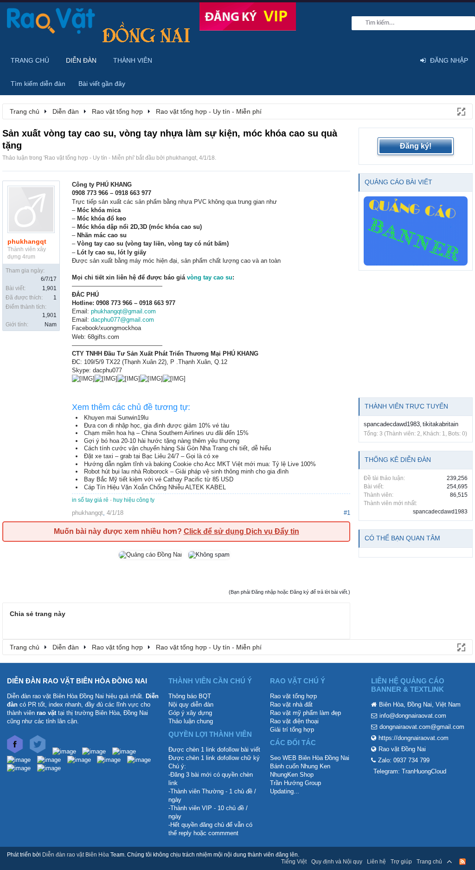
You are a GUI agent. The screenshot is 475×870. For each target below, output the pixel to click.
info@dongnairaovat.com (412, 715)
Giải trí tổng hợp (292, 729)
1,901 (49, 288)
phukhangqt (181, 158)
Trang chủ (30, 60)
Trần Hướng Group (295, 782)
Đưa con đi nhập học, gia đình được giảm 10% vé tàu (156, 425)
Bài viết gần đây (101, 83)
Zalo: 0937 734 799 (404, 760)
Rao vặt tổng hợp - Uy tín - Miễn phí (89, 158)
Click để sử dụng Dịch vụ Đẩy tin (241, 531)
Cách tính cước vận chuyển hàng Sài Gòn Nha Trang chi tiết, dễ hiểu (177, 448)
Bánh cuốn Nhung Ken (300, 766)
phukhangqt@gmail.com (123, 311)
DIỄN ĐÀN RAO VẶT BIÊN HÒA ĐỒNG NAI (77, 681)
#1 (347, 512)
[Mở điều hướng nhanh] (460, 111)
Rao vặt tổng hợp (293, 696)
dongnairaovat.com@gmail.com (421, 726)
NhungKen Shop (292, 774)
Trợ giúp (401, 861)
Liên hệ (376, 861)
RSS (462, 861)
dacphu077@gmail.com (122, 319)
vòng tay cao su (209, 277)
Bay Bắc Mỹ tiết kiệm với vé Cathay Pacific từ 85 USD (158, 479)
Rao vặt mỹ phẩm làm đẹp (305, 712)
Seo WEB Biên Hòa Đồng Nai (309, 757)
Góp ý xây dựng (190, 712)
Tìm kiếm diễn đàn (38, 83)
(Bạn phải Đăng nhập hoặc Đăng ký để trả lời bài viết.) (289, 592)
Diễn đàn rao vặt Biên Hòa (75, 854)
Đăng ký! (415, 146)
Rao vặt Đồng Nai (402, 749)
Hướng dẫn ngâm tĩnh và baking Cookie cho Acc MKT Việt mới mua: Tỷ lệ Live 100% (200, 464)
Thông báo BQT (189, 696)
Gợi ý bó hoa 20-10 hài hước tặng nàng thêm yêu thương (161, 440)
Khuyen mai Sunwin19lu (116, 417)
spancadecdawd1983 (392, 424)
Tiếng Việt (294, 861)
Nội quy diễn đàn (190, 704)
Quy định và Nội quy (336, 861)
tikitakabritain (440, 424)
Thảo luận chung (190, 721)
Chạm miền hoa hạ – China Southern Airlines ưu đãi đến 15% (166, 432)
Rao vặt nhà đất (291, 704)
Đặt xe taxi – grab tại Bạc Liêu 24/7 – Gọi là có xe (151, 456)
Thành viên (132, 60)
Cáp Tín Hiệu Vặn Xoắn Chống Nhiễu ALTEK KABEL (155, 487)
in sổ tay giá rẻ (90, 500)
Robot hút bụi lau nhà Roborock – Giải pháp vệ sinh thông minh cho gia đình (186, 471)
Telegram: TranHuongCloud (409, 771)
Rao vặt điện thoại (294, 721)
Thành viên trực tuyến (406, 406)
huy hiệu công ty (133, 500)
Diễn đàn (81, 60)
